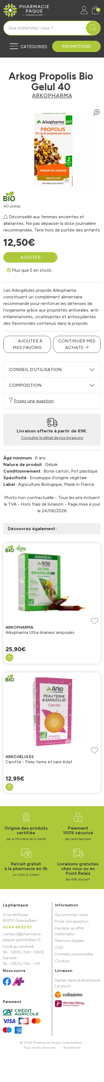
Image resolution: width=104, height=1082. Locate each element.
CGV (59, 947)
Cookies (62, 961)
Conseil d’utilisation (35, 369)
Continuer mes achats (76, 344)
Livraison (63, 986)
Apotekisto (72, 1047)
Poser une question (71, 921)
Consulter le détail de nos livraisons (52, 437)
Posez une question (34, 401)
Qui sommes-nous (71, 914)
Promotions (76, 46)
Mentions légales (69, 940)
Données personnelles (74, 954)
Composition (25, 385)
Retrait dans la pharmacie (77, 980)
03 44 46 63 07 (17, 927)
